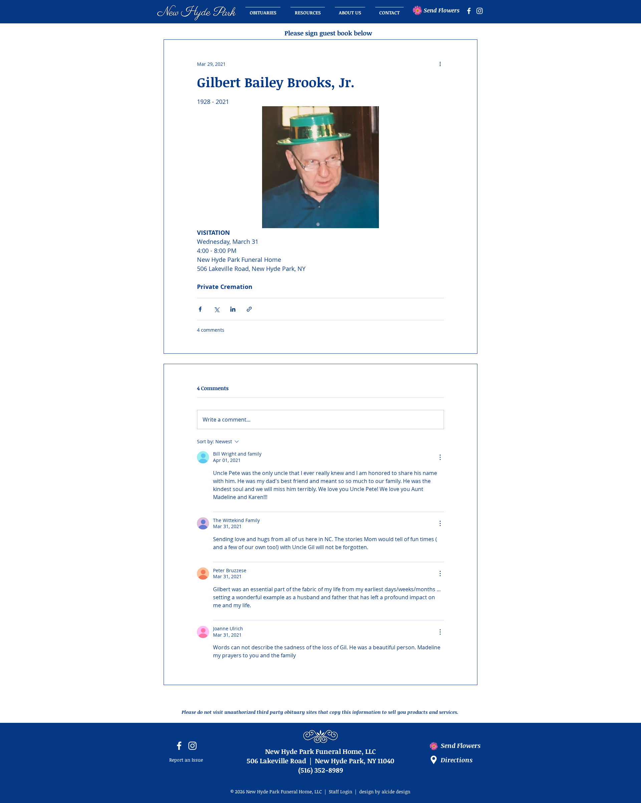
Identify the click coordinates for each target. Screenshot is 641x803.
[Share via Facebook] (200, 309)
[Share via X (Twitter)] (216, 309)
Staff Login (340, 791)
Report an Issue (186, 760)
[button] (350, 9)
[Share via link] (249, 309)
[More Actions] (440, 457)
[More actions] (440, 64)
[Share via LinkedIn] (233, 309)
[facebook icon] (469, 11)
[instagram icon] (479, 11)
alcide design (396, 791)
